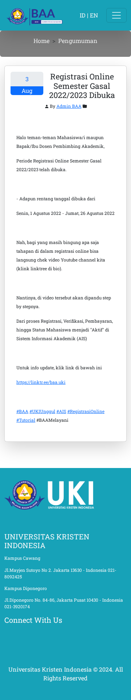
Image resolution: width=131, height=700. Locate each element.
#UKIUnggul (42, 411)
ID (83, 15)
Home (41, 40)
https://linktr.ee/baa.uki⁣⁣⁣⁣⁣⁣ (41, 382)
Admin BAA (69, 106)
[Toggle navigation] (116, 15)
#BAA (22, 411)
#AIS (61, 411)
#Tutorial (25, 420)
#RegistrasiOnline (85, 411)
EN (94, 15)
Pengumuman (78, 40)
